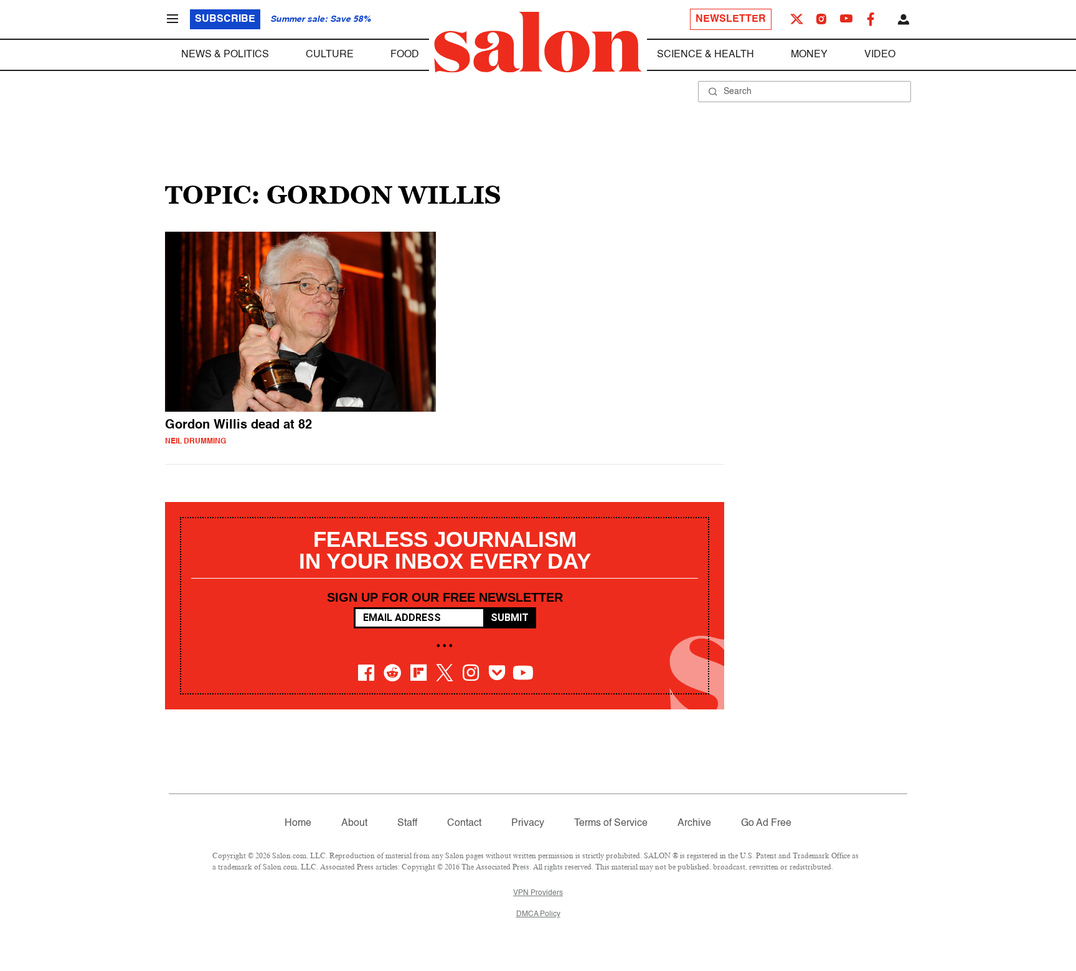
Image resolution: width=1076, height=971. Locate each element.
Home (298, 823)
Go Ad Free (766, 823)
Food (404, 55)
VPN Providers (538, 893)
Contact (464, 823)
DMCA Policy (538, 914)
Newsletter (731, 19)
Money (809, 55)
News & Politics (225, 55)
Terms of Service (611, 823)
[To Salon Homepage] (538, 42)
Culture (330, 55)
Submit (510, 617)
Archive (694, 823)
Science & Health (705, 55)
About (354, 823)
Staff (407, 823)
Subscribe (225, 19)
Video (879, 55)
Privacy (527, 823)
